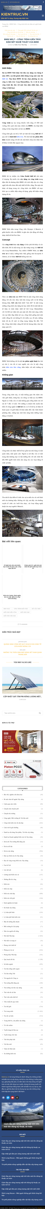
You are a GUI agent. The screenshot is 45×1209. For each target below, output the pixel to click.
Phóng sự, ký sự (23, 950)
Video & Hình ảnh (23, 1049)
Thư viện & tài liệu (23, 992)
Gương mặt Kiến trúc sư (23, 874)
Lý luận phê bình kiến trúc (23, 917)
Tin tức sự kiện (23, 1016)
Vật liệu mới (23, 1044)
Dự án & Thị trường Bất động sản (23, 842)
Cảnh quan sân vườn (23, 804)
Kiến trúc (23, 884)
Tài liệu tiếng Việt (23, 973)
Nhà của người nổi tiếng (23, 931)
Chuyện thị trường (23, 813)
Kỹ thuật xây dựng (23, 908)
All (29, 1170)
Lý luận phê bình (23, 912)
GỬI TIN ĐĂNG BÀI (14, 2)
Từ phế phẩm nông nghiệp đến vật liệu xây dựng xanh (22, 1164)
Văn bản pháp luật (23, 1039)
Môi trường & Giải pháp (23, 926)
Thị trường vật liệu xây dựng (23, 988)
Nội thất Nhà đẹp (23, 936)
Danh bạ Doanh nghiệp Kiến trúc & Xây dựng (23, 837)
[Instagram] (17, 1097)
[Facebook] (43, 2)
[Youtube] (12, 1097)
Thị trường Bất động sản (23, 983)
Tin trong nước (23, 1011)
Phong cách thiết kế (23, 945)
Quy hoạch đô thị (23, 959)
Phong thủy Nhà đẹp (23, 955)
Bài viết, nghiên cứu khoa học (23, 794)
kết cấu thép (36, 608)
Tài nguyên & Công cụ (23, 978)
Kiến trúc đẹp (23, 889)
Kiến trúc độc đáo (10, 615)
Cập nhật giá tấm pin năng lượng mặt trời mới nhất (21, 1154)
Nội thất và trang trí (23, 940)
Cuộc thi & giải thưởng (23, 827)
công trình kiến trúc (21, 608)
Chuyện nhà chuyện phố (23, 809)
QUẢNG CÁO (4, 2)
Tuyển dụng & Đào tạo (23, 1030)
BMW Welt (7, 608)
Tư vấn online (23, 1025)
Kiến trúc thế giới (23, 898)
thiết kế (5, 79)
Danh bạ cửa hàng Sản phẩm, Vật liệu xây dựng (23, 832)
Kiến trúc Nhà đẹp (21, 45)
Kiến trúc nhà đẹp (23, 893)
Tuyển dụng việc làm (23, 1035)
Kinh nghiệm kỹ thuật (23, 903)
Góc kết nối (23, 870)
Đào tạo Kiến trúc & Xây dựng (23, 856)
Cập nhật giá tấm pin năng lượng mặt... (22, 696)
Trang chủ (5, 24)
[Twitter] (8, 1097)
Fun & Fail (23, 865)
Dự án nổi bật (23, 846)
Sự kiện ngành (23, 964)
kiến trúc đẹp (24, 612)
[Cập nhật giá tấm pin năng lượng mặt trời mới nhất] (22, 680)
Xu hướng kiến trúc (23, 1053)
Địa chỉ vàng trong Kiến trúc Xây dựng (23, 860)
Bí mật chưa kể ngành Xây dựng (23, 799)
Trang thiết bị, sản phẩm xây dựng (23, 1021)
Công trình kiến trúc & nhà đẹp (23, 823)
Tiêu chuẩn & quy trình (23, 1002)
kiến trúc (20, 137)
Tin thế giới (23, 1006)
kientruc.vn (41, 1208)
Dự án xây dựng (23, 851)
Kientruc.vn (5, 1077)
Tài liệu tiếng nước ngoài (23, 969)
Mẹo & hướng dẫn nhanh (23, 922)
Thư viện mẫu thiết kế (23, 997)
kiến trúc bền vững (13, 367)
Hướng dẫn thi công (23, 879)
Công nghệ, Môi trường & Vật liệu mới (23, 818)
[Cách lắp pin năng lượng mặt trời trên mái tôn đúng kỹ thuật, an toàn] (22, 1116)
